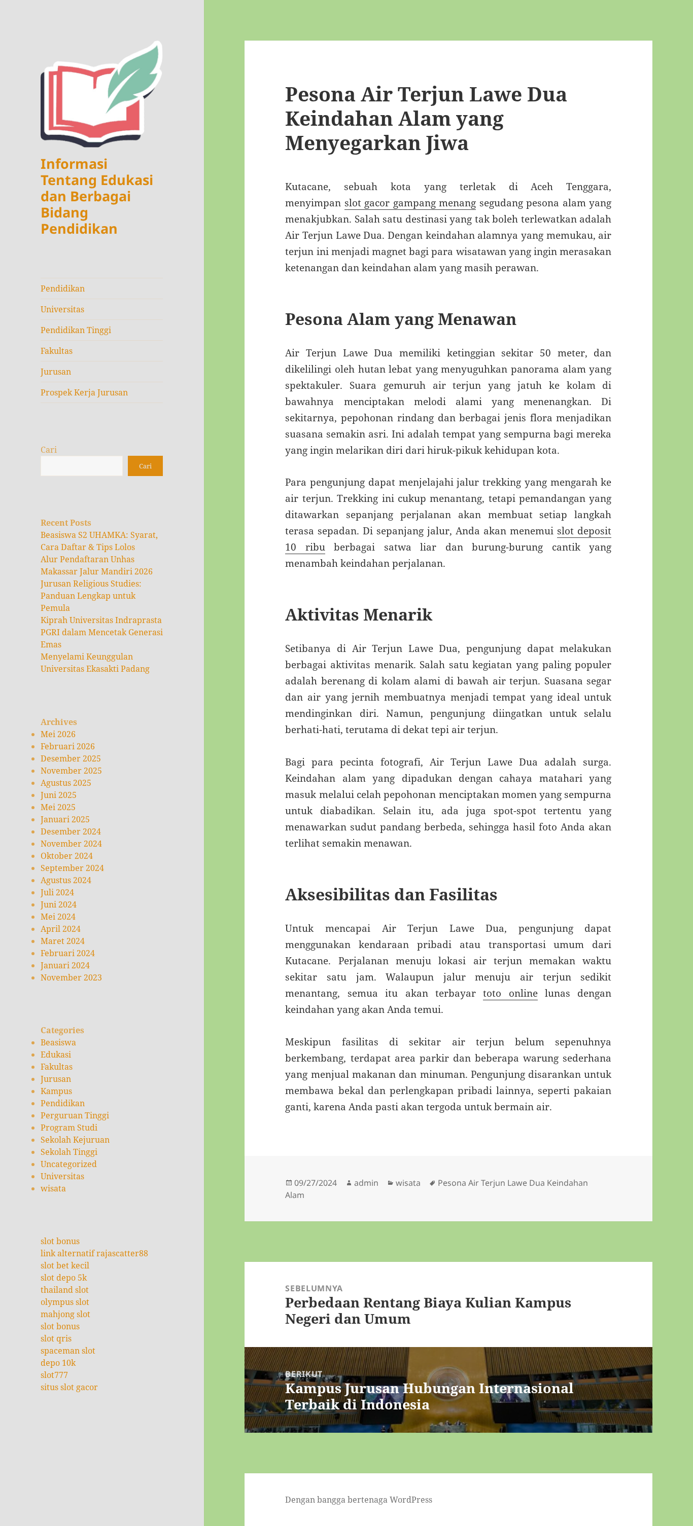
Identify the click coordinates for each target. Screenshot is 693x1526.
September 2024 (72, 868)
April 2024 (61, 928)
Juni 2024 (59, 904)
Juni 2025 (59, 795)
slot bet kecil (65, 1265)
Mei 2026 (58, 734)
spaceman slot (68, 1350)
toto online (510, 993)
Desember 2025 (71, 758)
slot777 (54, 1374)
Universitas (62, 309)
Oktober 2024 (67, 855)
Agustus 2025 (66, 782)
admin (366, 1182)
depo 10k (58, 1362)
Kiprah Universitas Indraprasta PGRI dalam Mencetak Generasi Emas (102, 632)
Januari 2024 (65, 965)
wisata (53, 1188)
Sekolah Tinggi (69, 1151)
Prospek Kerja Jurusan (84, 392)
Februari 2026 (68, 746)
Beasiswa (58, 1042)
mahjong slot (65, 1314)
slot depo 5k (64, 1277)
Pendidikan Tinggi (76, 330)
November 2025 (71, 770)
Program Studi (69, 1127)
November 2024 (71, 843)
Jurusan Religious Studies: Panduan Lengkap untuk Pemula (91, 595)
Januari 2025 (65, 819)
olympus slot (65, 1301)
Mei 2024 (58, 916)
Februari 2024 (68, 953)
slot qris (56, 1338)
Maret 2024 (63, 941)
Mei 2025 (58, 807)
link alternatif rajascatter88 (94, 1253)
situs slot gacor (69, 1387)
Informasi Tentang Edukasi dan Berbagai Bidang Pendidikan (97, 196)
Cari (49, 449)
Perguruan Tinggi (75, 1115)
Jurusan (56, 371)
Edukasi (56, 1054)
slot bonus (60, 1241)
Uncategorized (69, 1164)
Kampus (56, 1091)
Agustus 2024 (66, 880)
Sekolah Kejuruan (75, 1139)
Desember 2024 (71, 831)
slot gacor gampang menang (410, 202)
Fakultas (57, 350)
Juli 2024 (57, 892)
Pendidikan (63, 288)
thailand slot (65, 1289)
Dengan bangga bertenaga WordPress (358, 1499)
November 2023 (71, 977)
